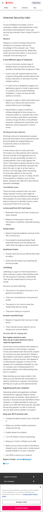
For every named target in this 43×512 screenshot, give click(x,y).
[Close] (40, 487)
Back (7, 463)
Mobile (6, 8)
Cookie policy (27, 494)
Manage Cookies (21, 502)
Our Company (9, 481)
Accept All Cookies (21, 508)
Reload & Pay (36, 3)
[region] (21, 498)
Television (25, 8)
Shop (34, 8)
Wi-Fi (14, 8)
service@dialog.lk (24, 459)
